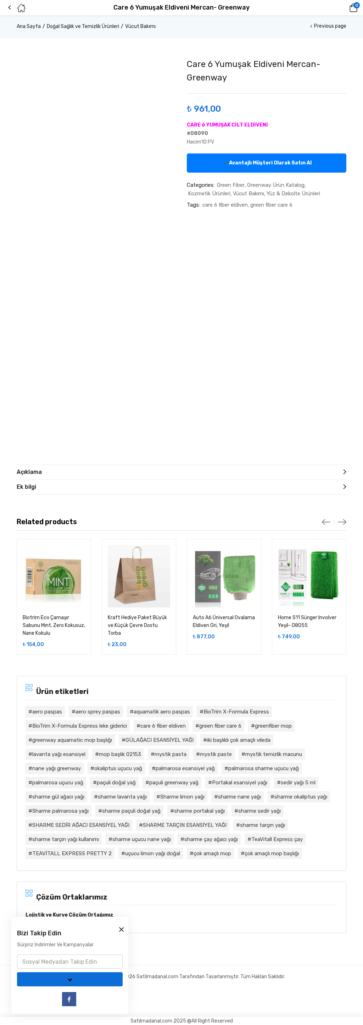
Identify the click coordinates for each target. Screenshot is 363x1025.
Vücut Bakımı (140, 26)
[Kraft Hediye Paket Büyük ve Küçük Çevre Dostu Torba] (139, 576)
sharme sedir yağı (259, 811)
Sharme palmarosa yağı (60, 811)
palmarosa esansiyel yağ (185, 768)
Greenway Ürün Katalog (276, 185)
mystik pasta (170, 754)
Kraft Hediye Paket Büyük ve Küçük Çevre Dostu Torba (137, 625)
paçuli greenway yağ (174, 782)
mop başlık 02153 (120, 754)
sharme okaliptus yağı (300, 797)
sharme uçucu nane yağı (141, 839)
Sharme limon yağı (182, 797)
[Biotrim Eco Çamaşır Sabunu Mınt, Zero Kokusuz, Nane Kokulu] (54, 576)
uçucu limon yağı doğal (152, 853)
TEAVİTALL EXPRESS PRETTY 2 (72, 853)
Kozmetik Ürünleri (209, 193)
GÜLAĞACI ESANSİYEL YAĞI (159, 740)
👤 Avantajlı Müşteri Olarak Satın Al (267, 163)
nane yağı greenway (56, 768)
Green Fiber (231, 185)
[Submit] (70, 979)
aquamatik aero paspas (162, 711)
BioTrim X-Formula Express (236, 711)
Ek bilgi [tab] (26, 486)
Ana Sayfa (29, 26)
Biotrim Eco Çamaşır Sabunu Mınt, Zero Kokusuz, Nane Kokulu (54, 625)
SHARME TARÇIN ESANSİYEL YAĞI (185, 825)
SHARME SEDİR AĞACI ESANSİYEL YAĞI (80, 825)
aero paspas (47, 711)
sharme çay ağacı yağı (211, 839)
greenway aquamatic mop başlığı (72, 740)
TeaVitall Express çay (277, 839)
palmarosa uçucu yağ (57, 782)
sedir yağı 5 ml (298, 782)
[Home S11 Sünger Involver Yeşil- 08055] (309, 576)
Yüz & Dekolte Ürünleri (293, 193)
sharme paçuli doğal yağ (131, 811)
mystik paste (216, 754)
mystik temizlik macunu (273, 754)
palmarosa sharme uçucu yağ (263, 768)
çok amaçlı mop (212, 853)
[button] (343, 7)
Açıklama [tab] (29, 472)
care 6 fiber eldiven (225, 205)
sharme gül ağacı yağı (58, 797)
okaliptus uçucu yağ (118, 768)
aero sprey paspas (98, 711)
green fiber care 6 (271, 205)
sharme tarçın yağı (262, 825)
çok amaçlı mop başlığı (272, 853)
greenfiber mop (273, 726)
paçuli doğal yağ (116, 782)
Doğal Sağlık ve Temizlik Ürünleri (83, 26)
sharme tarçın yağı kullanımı (65, 839)
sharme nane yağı (239, 797)
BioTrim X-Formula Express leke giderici (79, 726)
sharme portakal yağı (199, 811)
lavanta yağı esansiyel (58, 754)
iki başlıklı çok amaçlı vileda (238, 740)
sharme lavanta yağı (122, 797)
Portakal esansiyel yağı (239, 782)
